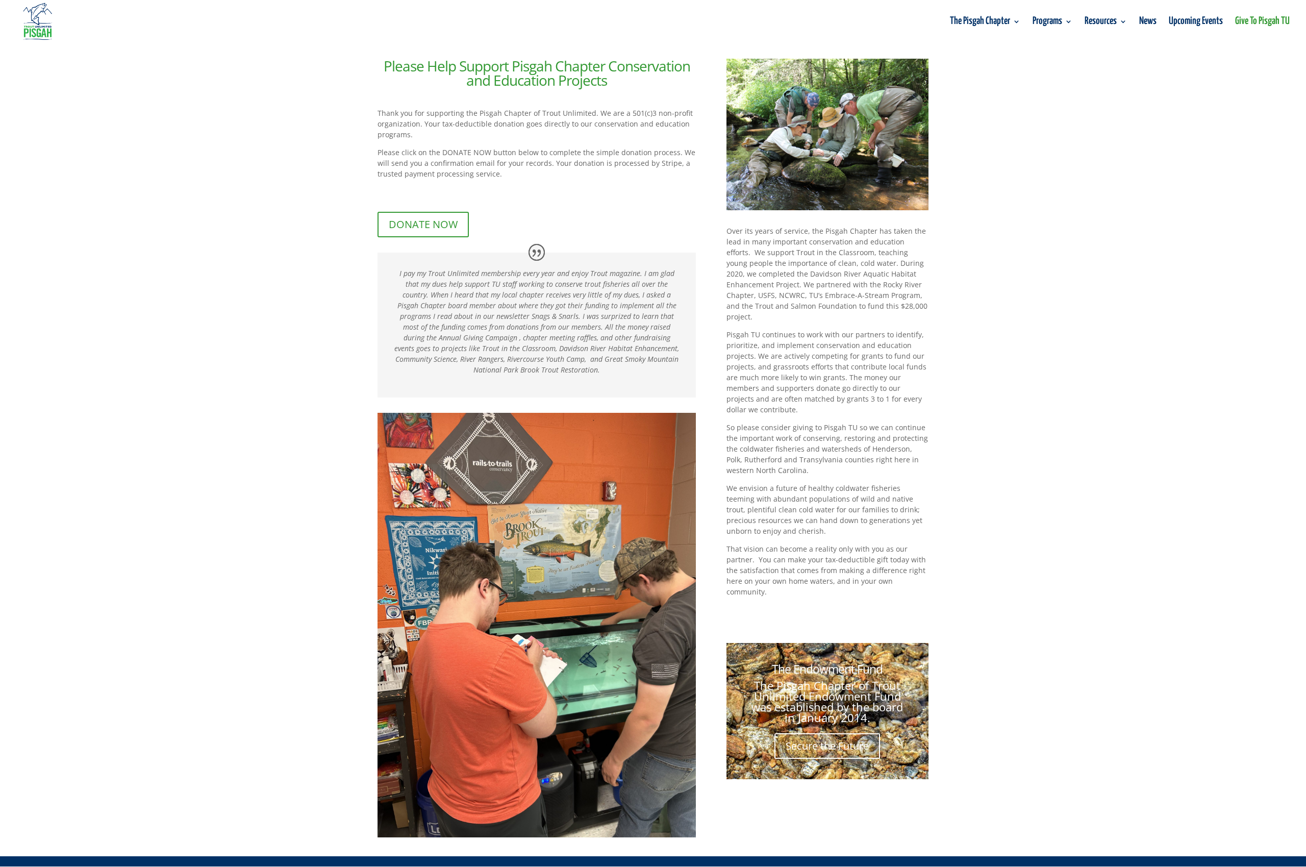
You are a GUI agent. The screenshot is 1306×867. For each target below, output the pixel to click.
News (1148, 22)
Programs (1047, 22)
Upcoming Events (1196, 22)
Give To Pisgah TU (1262, 22)
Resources (1101, 22)
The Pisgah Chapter (980, 22)
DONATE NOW (423, 224)
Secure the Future (827, 746)
